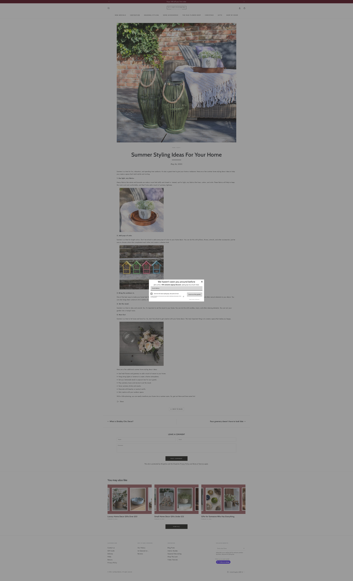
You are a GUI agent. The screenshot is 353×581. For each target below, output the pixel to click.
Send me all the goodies (194, 294)
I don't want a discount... (194, 299)
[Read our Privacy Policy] (183, 296)
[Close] (202, 282)
